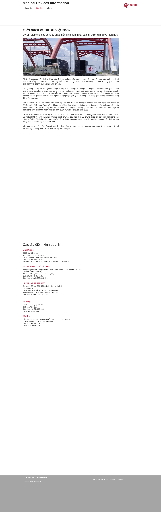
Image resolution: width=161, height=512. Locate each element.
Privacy (112, 479)
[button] (28, 8)
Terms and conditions (100, 479)
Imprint (120, 479)
